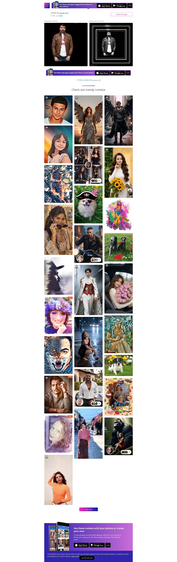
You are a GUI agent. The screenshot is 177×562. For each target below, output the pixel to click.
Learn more (75, 556)
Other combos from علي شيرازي (89, 80)
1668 (61, 16)
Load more (88, 509)
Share (121, 14)
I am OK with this (87, 558)
